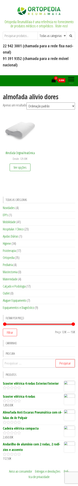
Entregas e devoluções (47, 471)
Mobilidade (9, 222)
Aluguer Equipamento (14, 300)
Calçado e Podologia (14, 286)
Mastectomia (10, 272)
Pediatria (8, 264)
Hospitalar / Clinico (13, 229)
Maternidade (10, 279)
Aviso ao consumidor (20, 471)
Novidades (9, 207)
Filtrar (10, 332)
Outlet (6, 293)
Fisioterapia (9, 250)
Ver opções (20, 167)
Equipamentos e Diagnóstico (18, 307)
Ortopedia (8, 257)
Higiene (7, 243)
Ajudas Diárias (10, 236)
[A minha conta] (47, 80)
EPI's (5, 215)
